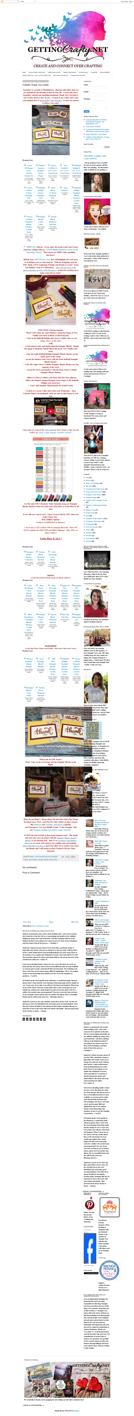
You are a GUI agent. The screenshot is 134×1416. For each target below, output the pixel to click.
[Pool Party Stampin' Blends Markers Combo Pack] (41, 601)
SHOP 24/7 (31, 247)
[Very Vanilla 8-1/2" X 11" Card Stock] (64, 173)
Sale (87, 515)
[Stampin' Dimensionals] (76, 619)
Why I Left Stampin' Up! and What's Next (102, 921)
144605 (40, 608)
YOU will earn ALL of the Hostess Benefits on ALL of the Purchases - (49, 269)
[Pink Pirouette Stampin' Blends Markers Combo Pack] (53, 601)
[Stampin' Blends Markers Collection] (29, 559)
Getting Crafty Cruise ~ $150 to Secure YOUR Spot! (102, 940)
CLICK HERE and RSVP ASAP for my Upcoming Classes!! (52, 251)
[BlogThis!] (68, 857)
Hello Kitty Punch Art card (101, 842)
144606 (40, 672)
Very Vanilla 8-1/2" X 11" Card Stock (65, 176)
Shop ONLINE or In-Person (34, 846)
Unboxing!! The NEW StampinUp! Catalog (101, 882)
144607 (28, 672)
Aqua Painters (64, 193)
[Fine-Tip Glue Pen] (64, 617)
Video (88, 530)
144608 (40, 230)
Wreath (88, 535)
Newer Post (27, 922)
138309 (64, 621)
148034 (52, 568)
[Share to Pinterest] (74, 857)
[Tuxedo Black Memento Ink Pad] (53, 224)
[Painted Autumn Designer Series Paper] (41, 175)
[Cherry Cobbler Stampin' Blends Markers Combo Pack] (29, 232)
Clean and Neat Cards (94, 492)
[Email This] (66, 857)
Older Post (74, 922)
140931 (52, 203)
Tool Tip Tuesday (92, 527)
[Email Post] (62, 856)
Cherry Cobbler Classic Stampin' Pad (29, 201)
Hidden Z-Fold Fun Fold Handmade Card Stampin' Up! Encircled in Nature (102, 1003)
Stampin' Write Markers (94, 518)
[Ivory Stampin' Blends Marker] (41, 666)
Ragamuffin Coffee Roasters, (51, 100)
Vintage (88, 532)
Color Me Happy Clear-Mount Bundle (53, 565)
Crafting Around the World (78, 75)
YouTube (49, 824)
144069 (28, 183)
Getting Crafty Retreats (69, 72)
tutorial (88, 541)
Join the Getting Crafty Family (36, 72)
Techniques (90, 524)
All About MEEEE (105, 72)
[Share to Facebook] (72, 857)
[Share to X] (70, 857)
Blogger (76, 1410)
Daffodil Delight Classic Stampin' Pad (41, 201)
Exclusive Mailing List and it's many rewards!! (52, 830)
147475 (28, 565)
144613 (40, 183)
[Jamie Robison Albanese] (90, 1263)
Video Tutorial (50, 430)
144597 (52, 681)
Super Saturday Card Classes (96, 134)
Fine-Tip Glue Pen (64, 619)
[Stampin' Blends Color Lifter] (41, 224)
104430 (76, 625)
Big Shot (89, 486)
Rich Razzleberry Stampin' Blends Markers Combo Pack (29, 635)
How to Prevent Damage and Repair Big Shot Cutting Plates (102, 823)
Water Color (53, 859)
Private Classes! (83, 72)
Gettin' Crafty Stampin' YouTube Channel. (55, 432)
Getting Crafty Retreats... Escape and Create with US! (97, 138)
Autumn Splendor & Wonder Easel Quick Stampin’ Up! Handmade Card (96, 121)
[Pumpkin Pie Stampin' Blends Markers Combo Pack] (76, 601)
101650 (64, 179)
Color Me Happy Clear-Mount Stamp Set (29, 180)
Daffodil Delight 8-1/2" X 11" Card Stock (76, 177)
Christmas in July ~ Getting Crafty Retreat (101, 961)
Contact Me (94, 72)
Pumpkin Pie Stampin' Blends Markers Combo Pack (77, 606)
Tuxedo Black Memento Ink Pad (52, 227)
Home (24, 72)
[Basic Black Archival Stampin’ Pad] (53, 198)
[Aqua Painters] (64, 190)
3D (87, 477)
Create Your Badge (88, 1265)
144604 (52, 609)
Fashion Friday (91, 497)
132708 (52, 230)
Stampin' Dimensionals (76, 623)
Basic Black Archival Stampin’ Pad (53, 201)
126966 (28, 203)
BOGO (88, 480)
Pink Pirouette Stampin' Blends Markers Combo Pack (53, 606)
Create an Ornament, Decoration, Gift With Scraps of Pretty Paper (98, 130)
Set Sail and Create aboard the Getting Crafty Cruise (101, 982)
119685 (52, 180)
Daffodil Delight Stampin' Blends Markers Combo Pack (77, 208)
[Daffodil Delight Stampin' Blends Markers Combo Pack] (76, 203)
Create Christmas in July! (102, 902)
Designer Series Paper (93, 494)
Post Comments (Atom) (40, 926)
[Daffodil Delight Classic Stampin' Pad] (41, 198)
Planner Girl (90, 510)
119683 (76, 180)
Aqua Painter (33, 859)
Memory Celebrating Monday (96, 505)
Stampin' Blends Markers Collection (29, 563)
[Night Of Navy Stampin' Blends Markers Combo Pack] (64, 601)
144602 (28, 638)
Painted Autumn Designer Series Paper (41, 180)
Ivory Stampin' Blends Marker (40, 670)
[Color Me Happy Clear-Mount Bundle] (53, 562)
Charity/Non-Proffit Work (95, 489)
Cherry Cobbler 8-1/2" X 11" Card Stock (52, 177)
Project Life (90, 513)
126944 (40, 203)
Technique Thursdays (93, 521)
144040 (64, 609)
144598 (28, 241)
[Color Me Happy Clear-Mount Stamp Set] (29, 175)
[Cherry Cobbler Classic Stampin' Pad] (29, 198)
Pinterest (38, 824)
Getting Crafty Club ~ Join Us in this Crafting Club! (36, 75)
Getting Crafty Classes (54, 72)
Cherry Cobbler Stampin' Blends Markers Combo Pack (29, 237)
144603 (76, 212)
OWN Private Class (42, 259)
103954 (64, 194)
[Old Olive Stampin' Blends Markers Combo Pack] (53, 674)
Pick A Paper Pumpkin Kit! (60, 75)
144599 (76, 609)
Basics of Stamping (92, 483)
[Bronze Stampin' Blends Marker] (29, 666)
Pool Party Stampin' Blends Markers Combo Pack (41, 605)
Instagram (58, 824)
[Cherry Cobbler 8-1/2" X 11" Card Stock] (53, 173)
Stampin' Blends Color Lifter (41, 227)
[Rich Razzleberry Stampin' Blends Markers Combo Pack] (29, 629)
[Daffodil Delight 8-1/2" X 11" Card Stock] (76, 173)
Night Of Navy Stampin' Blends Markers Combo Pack (65, 606)
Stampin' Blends (43, 859)
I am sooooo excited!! (93, 126)
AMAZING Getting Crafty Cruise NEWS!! (95, 157)
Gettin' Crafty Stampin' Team (96, 500)
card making (90, 538)
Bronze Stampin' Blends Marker (29, 670)
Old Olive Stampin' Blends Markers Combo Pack (52, 678)
